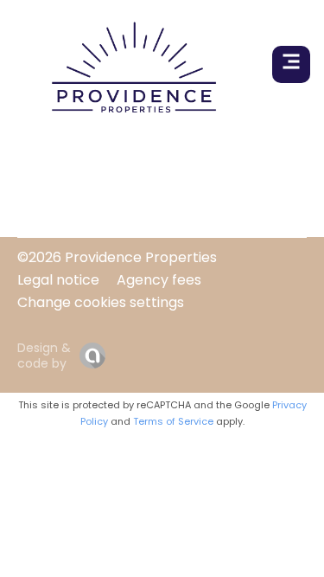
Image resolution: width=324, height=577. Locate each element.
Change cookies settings (100, 302)
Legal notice (58, 280)
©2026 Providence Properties (117, 257)
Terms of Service (173, 421)
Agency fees (159, 280)
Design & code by (44, 355)
